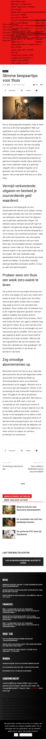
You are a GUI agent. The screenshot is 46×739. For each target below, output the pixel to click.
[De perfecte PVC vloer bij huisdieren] (9, 534)
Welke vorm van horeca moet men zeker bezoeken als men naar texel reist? (22, 645)
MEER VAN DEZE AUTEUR (16, 500)
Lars (8, 85)
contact (34, 688)
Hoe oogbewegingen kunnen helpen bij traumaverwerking (18, 639)
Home (5, 67)
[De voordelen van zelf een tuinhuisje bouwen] (9, 522)
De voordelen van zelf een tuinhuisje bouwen (21, 667)
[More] (36, 90)
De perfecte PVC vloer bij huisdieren (17, 671)
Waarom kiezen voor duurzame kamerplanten (21, 663)
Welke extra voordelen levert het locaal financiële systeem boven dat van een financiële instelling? (21, 617)
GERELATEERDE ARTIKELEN (17, 496)
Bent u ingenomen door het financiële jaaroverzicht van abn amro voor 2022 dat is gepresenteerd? (21, 610)
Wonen (12, 67)
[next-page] (8, 543)
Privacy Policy (25, 735)
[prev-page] (4, 543)
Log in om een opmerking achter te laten (23, 561)
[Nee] (43, 729)
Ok (16, 735)
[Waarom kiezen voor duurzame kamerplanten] (9, 509)
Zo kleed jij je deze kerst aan (13, 467)
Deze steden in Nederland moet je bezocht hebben (35, 469)
